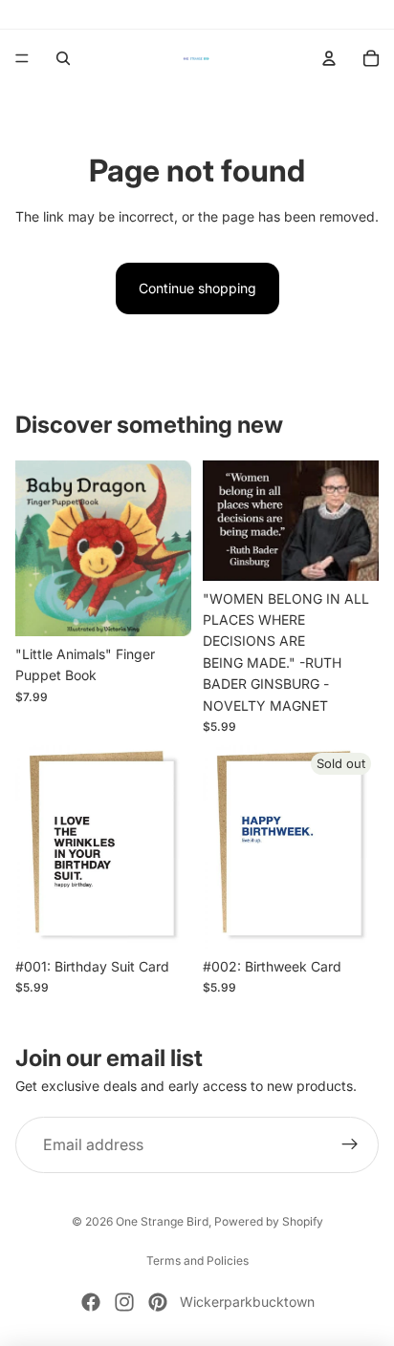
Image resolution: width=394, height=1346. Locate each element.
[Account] (329, 58)
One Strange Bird (162, 1221)
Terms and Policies (197, 1260)
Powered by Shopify (268, 1221)
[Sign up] (350, 1145)
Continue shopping (197, 288)
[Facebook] (90, 1302)
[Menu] (22, 58)
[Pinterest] (157, 1302)
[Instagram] (124, 1302)
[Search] (63, 58)
